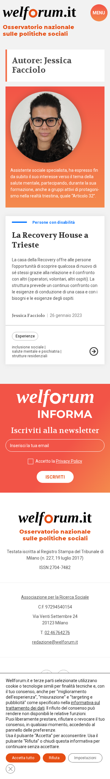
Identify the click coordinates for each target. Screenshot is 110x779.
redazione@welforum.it (55, 642)
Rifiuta (54, 758)
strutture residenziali (29, 356)
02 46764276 (57, 632)
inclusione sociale (28, 347)
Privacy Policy (69, 461)
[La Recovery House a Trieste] (94, 351)
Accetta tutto (23, 758)
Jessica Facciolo (28, 315)
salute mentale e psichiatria (36, 352)
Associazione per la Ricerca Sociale (55, 597)
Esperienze (25, 336)
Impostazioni (85, 758)
